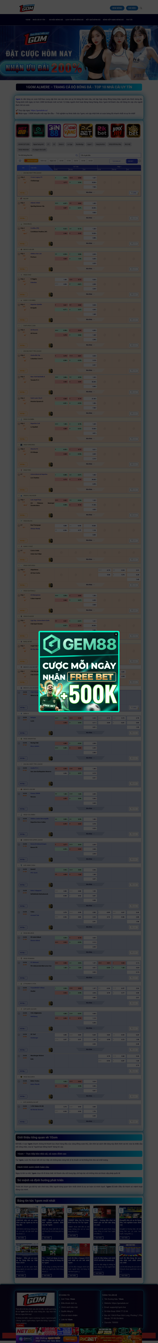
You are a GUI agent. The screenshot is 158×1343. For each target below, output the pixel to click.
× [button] (116, 634)
